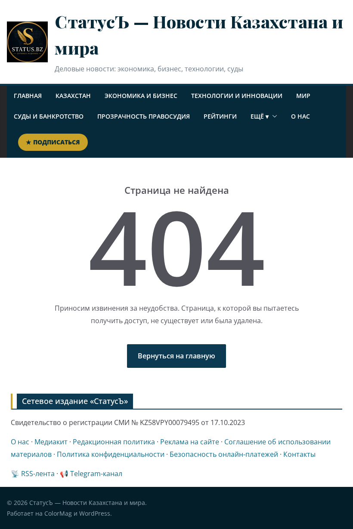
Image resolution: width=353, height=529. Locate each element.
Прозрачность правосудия (143, 116)
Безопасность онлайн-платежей (224, 454)
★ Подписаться (53, 142)
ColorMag (58, 513)
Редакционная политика (114, 441)
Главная (28, 96)
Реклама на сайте (189, 441)
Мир (303, 96)
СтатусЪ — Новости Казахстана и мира (87, 502)
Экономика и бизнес (141, 96)
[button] (273, 116)
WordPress (94, 513)
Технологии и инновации (236, 96)
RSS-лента (38, 473)
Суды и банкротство (49, 116)
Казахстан (73, 96)
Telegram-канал (96, 473)
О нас (300, 116)
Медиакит (51, 441)
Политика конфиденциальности (110, 454)
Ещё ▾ (260, 116)
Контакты (299, 454)
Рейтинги (220, 116)
